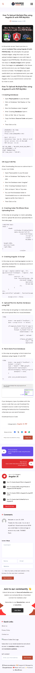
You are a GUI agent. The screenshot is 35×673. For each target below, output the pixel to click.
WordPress (18, 670)
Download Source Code (10, 417)
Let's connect (6, 654)
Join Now (17, 610)
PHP (26, 424)
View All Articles (9, 506)
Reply (9, 533)
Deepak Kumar (7, 667)
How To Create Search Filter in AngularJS (19, 482)
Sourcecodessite (9, 665)
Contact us (5, 634)
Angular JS (20, 424)
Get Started (27, 657)
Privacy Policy (6, 630)
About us (4, 626)
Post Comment (8, 578)
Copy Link (28, 437)
